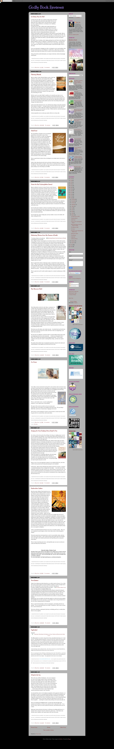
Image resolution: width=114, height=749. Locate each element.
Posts (71, 283)
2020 (71, 187)
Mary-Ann (78, 22)
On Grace (34, 362)
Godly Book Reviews (46, 7)
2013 (71, 244)
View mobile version (48, 730)
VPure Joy (76, 91)
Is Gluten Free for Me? (38, 17)
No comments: (47, 67)
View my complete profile (74, 34)
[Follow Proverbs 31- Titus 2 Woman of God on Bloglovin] (74, 273)
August (72, 206)
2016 (71, 194)
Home (48, 727)
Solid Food (34, 131)
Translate (78, 17)
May (72, 211)
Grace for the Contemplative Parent (41, 184)
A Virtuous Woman (72, 294)
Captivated (34, 630)
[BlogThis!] (53, 67)
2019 (71, 189)
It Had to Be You (36, 675)
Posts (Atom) (38, 733)
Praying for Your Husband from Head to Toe (44, 431)
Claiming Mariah (36, 74)
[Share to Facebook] (56, 67)
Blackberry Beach (73, 40)
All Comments (73, 285)
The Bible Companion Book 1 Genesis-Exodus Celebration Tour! (78, 82)
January (72, 242)
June (72, 209)
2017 (71, 192)
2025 (71, 178)
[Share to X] (55, 67)
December (73, 199)
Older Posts (63, 727)
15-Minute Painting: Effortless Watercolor (78, 157)
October (73, 202)
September (73, 204)
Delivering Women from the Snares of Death (44, 235)
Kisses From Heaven (78, 100)
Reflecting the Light (72, 293)
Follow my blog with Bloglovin (75, 278)
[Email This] (52, 67)
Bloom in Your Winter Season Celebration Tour (78, 110)
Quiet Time (71, 298)
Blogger (69, 739)
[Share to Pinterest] (57, 67)
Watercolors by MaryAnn (73, 291)
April (72, 213)
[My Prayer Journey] (75, 322)
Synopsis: (33, 632)
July (72, 207)
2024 (71, 180)
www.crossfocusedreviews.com (44, 658)
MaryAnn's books (72, 431)
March (72, 214)
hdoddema (61, 739)
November (73, 201)
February (73, 240)
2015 (71, 196)
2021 (71, 185)
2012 (71, 246)
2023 (71, 182)
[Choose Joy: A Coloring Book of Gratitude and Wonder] (78, 322)
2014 (71, 197)
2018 (71, 190)
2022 (71, 183)
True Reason (34, 580)
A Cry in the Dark (77, 138)
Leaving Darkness (77, 129)
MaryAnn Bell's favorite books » (78, 324)
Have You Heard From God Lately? (78, 120)
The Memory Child (36, 289)
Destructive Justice (36, 488)
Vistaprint (75, 302)
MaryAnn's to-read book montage (75, 306)
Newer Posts (34, 727)
